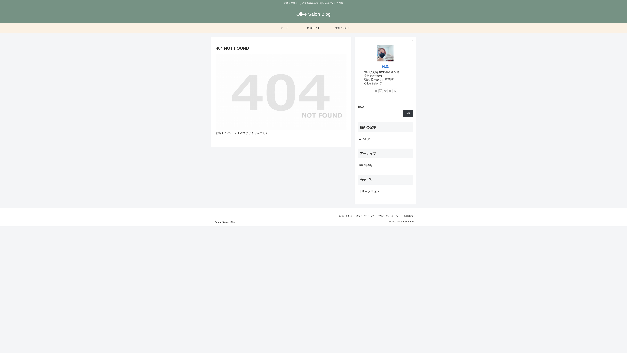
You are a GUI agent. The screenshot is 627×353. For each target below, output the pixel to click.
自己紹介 (364, 139)
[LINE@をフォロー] (385, 91)
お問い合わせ (345, 216)
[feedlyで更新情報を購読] (390, 91)
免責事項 (408, 216)
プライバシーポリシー (389, 216)
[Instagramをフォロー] (380, 91)
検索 (361, 107)
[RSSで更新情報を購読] (395, 91)
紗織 (385, 66)
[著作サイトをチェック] (376, 91)
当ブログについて (365, 216)
